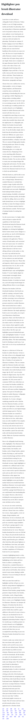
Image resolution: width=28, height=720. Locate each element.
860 (15, 716)
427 (3, 708)
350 (19, 716)
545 (15, 708)
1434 (8, 714)
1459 (20, 714)
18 (6, 716)
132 (16, 714)
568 (11, 708)
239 (24, 712)
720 (24, 714)
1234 (20, 710)
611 (23, 716)
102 (12, 714)
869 (20, 712)
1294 (7, 718)
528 (15, 710)
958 (7, 710)
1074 (11, 716)
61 (18, 708)
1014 (3, 714)
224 (7, 708)
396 (7, 712)
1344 (16, 712)
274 (3, 710)
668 (3, 716)
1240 (24, 710)
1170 (3, 712)
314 (3, 718)
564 (11, 712)
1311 (23, 708)
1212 (11, 710)
